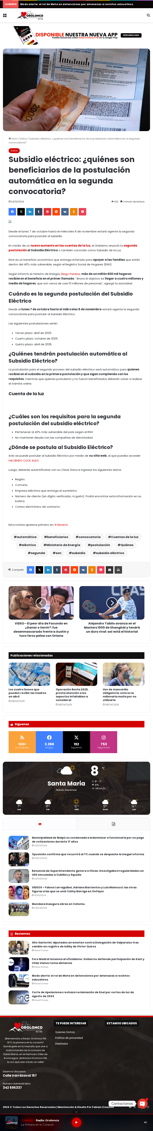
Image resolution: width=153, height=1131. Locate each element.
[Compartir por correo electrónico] (109, 570)
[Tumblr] (38, 211)
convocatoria (90, 537)
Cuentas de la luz (124, 537)
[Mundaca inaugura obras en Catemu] (19, 909)
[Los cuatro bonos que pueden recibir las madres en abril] (29, 674)
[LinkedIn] (30, 211)
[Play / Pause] (76, 1122)
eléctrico (29, 545)
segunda (38, 553)
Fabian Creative (103, 1107)
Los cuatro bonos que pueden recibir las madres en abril (27, 693)
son (58, 553)
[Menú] (5, 16)
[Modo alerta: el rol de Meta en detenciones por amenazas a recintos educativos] (19, 981)
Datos (23, 138)
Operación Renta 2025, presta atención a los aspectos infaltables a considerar (72, 695)
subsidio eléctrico (110, 553)
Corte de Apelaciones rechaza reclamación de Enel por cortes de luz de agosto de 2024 (81, 4)
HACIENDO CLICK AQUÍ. (24, 460)
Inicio (14, 138)
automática (27, 537)
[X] (21, 211)
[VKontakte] (65, 211)
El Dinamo (61, 525)
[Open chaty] (143, 1104)
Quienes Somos (64, 1032)
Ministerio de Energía (63, 545)
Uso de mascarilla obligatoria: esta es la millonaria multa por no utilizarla (119, 695)
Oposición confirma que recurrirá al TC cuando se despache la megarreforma (88, 854)
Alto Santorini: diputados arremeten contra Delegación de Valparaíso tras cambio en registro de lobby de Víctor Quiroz (85, 944)
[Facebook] (12, 211)
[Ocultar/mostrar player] (76, 1112)
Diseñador (61, 1044)
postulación (100, 545)
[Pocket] (82, 211)
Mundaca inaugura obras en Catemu (58, 904)
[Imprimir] (118, 570)
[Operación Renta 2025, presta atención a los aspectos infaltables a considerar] (76, 674)
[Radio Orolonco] (30, 15)
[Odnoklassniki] (73, 211)
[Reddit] (56, 211)
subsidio (78, 553)
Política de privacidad (68, 1038)
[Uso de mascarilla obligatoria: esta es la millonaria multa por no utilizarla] (123, 674)
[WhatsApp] (148, 1107)
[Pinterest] (47, 211)
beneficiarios (57, 537)
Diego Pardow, (71, 274)
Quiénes (127, 545)
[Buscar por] (148, 16)
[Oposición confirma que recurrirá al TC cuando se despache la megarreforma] (19, 859)
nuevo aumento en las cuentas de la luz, (61, 246)
